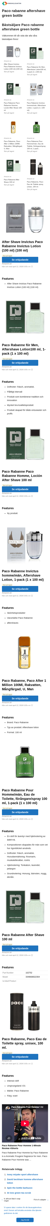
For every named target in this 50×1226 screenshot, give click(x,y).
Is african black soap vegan (12, 1200)
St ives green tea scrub (19, 1193)
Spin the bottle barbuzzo (19, 1188)
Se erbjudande (20, 259)
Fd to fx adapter (40, 1200)
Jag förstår (25, 1220)
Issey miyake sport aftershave (22, 1174)
